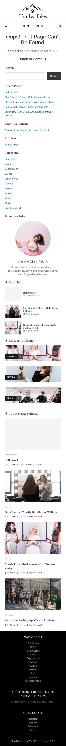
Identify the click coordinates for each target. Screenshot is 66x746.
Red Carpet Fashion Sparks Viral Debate (26, 106)
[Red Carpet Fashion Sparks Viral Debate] (33, 594)
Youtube (33, 722)
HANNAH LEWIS (33, 262)
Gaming (9, 183)
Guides (8, 188)
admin (12, 465)
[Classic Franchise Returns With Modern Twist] (13, 327)
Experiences (11, 178)
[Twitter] (28, 26)
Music (8, 198)
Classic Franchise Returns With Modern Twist (30, 102)
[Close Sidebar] (6, 26)
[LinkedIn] (37, 26)
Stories (8, 203)
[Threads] (42, 26)
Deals (8, 163)
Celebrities (11, 159)
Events (8, 173)
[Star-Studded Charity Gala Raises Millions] (13, 311)
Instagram (33, 718)
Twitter (33, 730)
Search (9, 67)
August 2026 (11, 144)
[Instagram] (33, 26)
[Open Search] (59, 26)
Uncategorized (13, 208)
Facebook (33, 726)
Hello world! (11, 92)
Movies (9, 193)
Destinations (11, 168)
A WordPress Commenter (18, 130)
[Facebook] (23, 26)
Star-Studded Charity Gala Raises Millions (27, 97)
